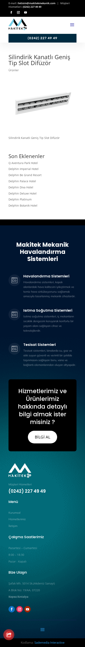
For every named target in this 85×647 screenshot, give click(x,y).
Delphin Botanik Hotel (22, 205)
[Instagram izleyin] (18, 12)
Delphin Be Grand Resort (25, 175)
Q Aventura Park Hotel (23, 163)
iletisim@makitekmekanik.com (36, 3)
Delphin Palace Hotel (22, 181)
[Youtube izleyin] (25, 12)
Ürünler (13, 70)
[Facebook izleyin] (11, 12)
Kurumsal (14, 512)
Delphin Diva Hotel (20, 187)
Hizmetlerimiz (17, 519)
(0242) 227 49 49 (32, 7)
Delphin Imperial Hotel (23, 169)
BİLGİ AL (42, 437)
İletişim (12, 526)
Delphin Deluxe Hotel (22, 193)
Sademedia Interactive (49, 642)
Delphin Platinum (20, 199)
